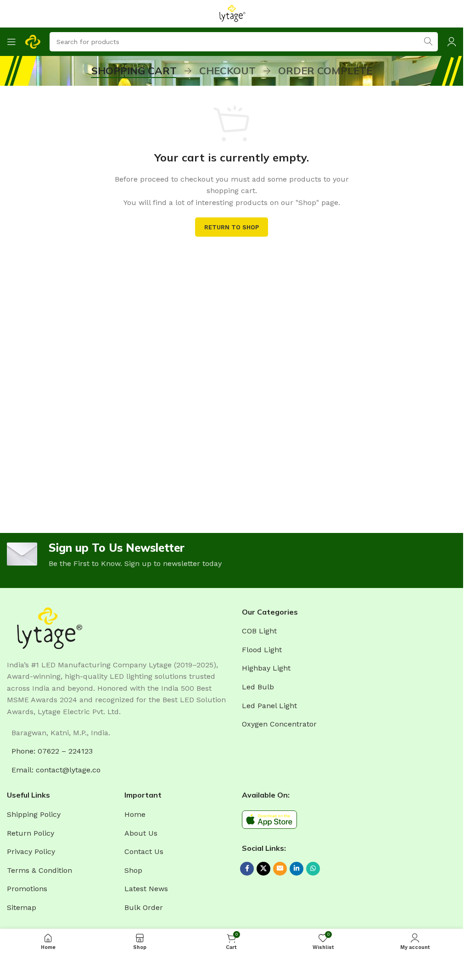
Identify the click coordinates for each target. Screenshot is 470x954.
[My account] (451, 42)
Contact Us (143, 851)
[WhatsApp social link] (313, 869)
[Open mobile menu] (11, 42)
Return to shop (231, 227)
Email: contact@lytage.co (56, 769)
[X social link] (263, 869)
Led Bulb (258, 686)
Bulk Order (143, 907)
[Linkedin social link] (296, 869)
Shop (133, 870)
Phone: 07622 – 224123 (52, 751)
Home (134, 814)
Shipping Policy (34, 814)
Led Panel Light (269, 705)
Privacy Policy (31, 851)
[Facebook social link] (247, 869)
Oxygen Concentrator (279, 724)
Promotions (27, 888)
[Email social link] (280, 869)
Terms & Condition (39, 870)
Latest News (146, 888)
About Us (140, 833)
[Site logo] (231, 13)
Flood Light (262, 649)
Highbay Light (266, 668)
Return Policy (30, 833)
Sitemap (21, 907)
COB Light (259, 631)
